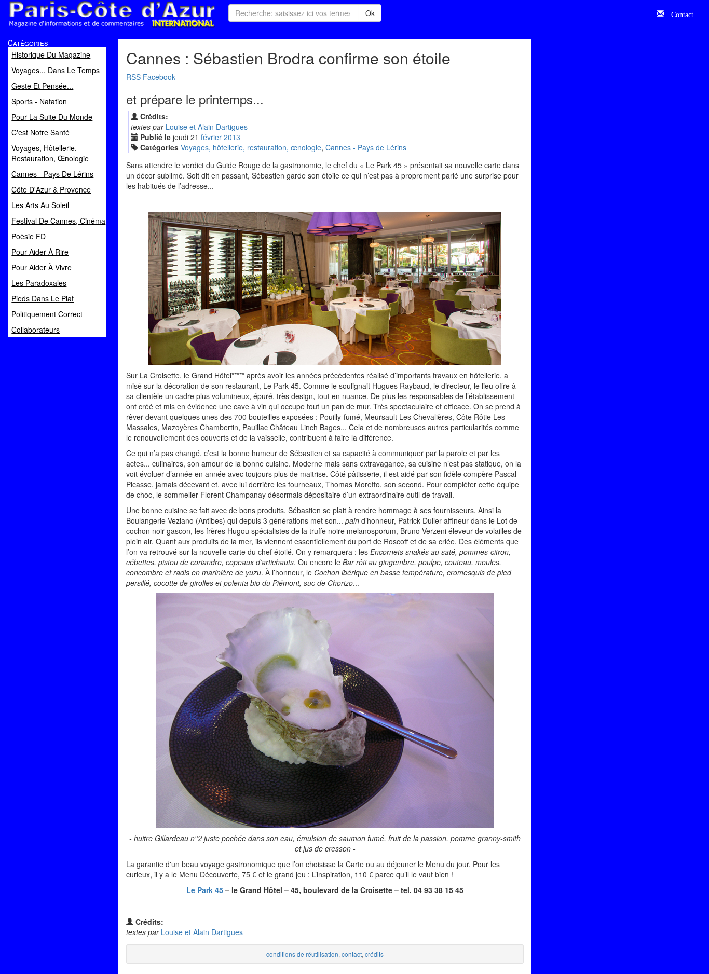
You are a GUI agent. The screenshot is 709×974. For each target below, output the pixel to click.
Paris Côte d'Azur (89, 28)
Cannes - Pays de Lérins (365, 147)
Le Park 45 (204, 890)
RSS (133, 77)
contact (352, 954)
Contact (678, 13)
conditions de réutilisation (302, 954)
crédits (374, 954)
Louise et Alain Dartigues (207, 126)
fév (211, 137)
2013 (232, 137)
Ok (370, 13)
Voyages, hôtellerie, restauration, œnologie (251, 147)
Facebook (159, 77)
